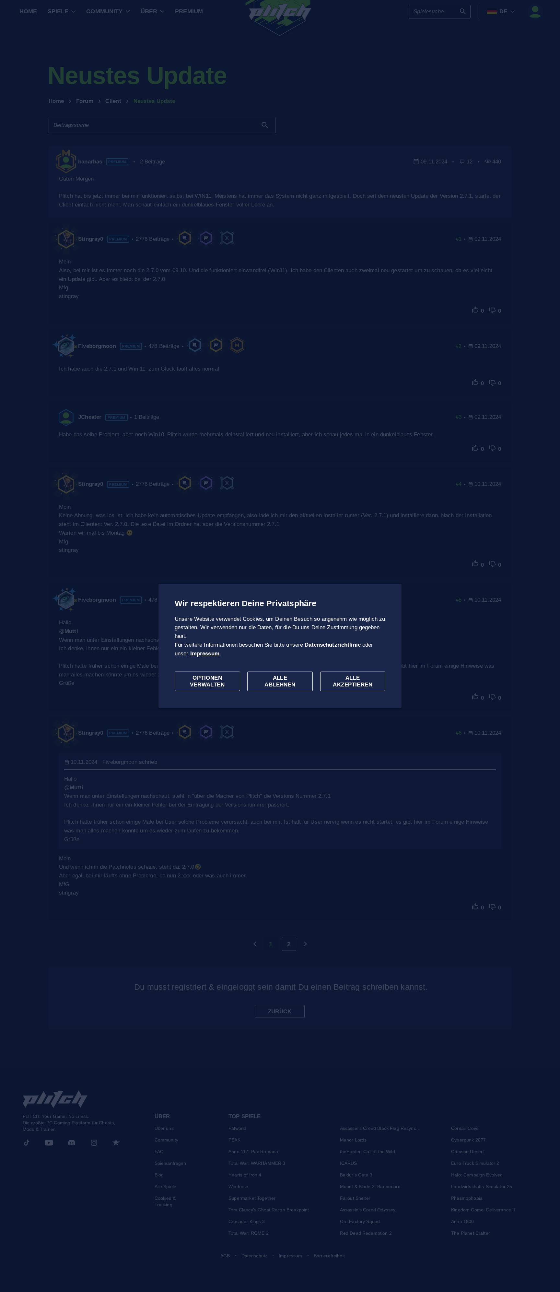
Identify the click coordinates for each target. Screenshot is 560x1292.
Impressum (204, 654)
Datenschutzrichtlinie (333, 645)
